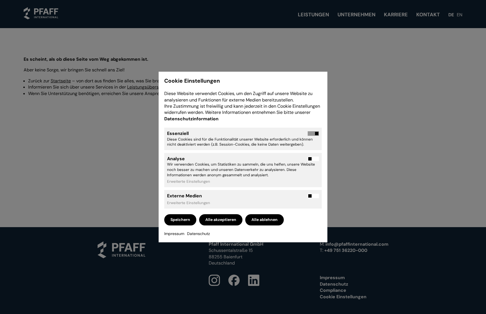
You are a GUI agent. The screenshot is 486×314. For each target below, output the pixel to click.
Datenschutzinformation (192, 119)
